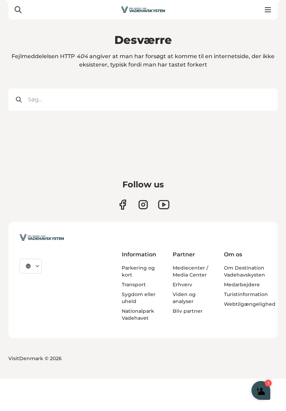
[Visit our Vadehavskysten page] (122, 205)
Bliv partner (188, 311)
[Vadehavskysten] (42, 237)
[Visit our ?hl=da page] (143, 205)
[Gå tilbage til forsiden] (143, 10)
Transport (134, 284)
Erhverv (182, 284)
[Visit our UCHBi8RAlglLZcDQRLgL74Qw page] (164, 205)
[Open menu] (268, 10)
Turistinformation (246, 294)
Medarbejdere (242, 284)
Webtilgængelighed (250, 304)
